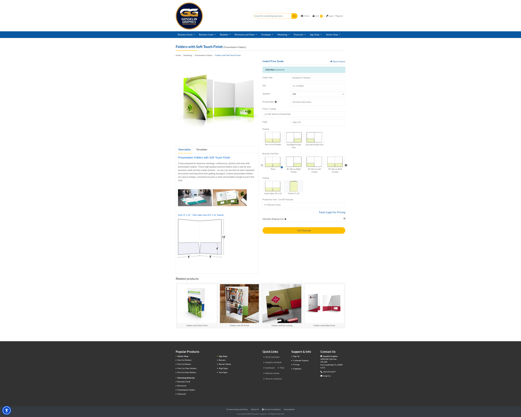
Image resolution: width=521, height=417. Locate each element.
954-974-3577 (329, 372)
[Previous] (178, 101)
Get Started (304, 230)
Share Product (339, 61)
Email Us (327, 376)
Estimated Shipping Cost (273, 219)
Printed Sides (268, 102)
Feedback (297, 369)
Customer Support (301, 360)
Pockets (266, 129)
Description (184, 149)
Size (264, 85)
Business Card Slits (270, 154)
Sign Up (296, 356)
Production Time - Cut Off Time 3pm (278, 199)
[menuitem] (186, 34)
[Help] (275, 102)
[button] (273, 137)
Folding (266, 178)
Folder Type (267, 77)
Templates (201, 149)
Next (346, 165)
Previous (261, 165)
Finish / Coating (269, 109)
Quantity (266, 94)
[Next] (255, 101)
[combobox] (318, 94)
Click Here (269, 70)
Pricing (296, 364)
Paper (265, 122)
